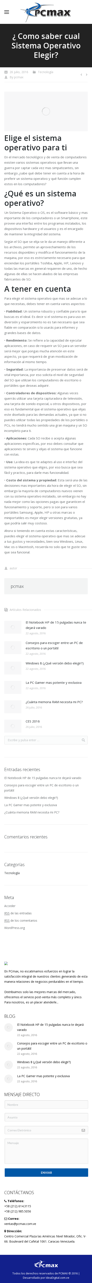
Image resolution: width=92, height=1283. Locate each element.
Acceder (9, 906)
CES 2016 (33, 721)
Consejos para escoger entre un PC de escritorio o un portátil (54, 645)
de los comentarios (20, 920)
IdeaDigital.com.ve (57, 1278)
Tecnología (45, 72)
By (16, 77)
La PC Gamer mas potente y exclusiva (54, 682)
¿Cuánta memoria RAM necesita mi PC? (54, 702)
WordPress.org (14, 928)
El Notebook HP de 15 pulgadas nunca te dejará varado (56, 625)
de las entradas (18, 913)
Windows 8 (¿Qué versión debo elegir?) (55, 663)
